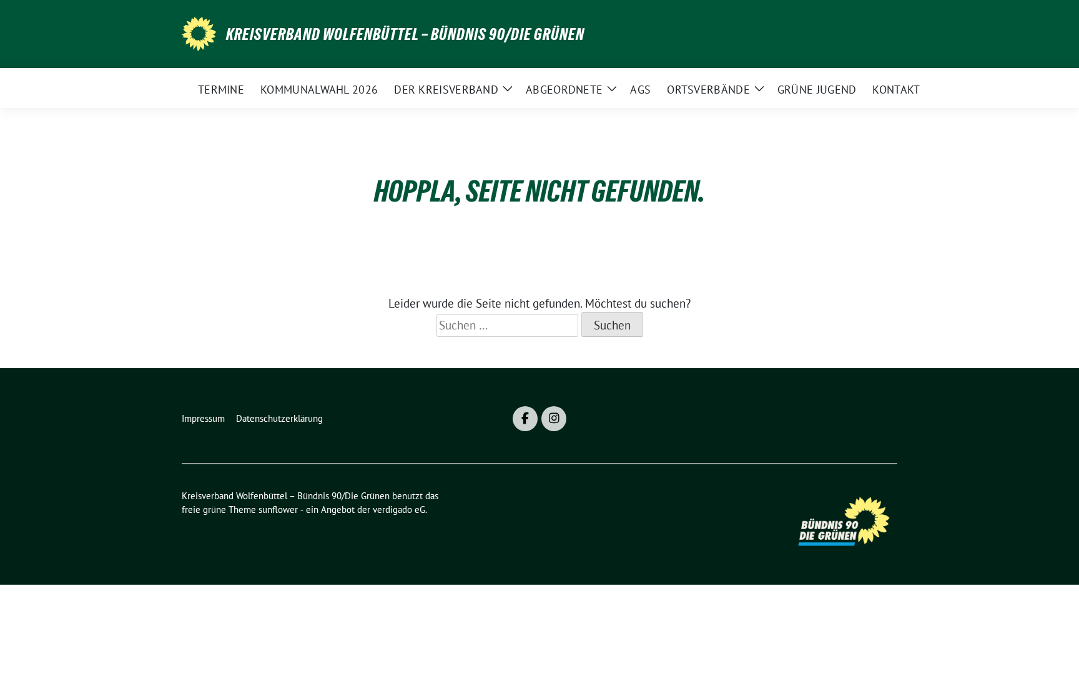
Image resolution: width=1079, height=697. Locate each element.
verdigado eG (399, 509)
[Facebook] (525, 418)
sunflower (278, 509)
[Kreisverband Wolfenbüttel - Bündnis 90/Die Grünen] (199, 32)
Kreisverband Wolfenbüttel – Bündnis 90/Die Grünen (405, 34)
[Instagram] (553, 418)
